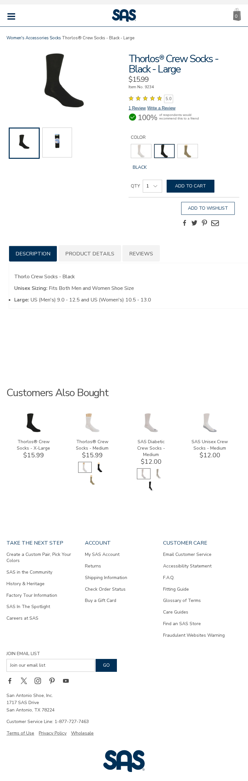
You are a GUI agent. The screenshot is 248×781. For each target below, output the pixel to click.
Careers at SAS (22, 618)
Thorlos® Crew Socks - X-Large (33, 445)
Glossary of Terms (182, 600)
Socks (55, 38)
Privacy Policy (53, 733)
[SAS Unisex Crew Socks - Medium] (210, 431)
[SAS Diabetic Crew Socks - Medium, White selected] (143, 478)
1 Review (137, 108)
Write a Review (161, 108)
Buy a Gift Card (100, 600)
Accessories (37, 38)
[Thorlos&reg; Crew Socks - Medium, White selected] (85, 471)
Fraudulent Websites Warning (194, 635)
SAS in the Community (29, 572)
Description (33, 253)
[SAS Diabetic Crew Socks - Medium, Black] (151, 490)
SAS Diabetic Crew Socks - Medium (151, 448)
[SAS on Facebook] (11, 680)
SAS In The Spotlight (28, 607)
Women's (15, 38)
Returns (93, 566)
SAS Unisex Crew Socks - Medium (209, 445)
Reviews (141, 253)
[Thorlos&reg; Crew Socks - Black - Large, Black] (64, 81)
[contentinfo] (141, 151)
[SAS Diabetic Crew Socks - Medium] (151, 431)
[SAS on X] (26, 680)
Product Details (89, 253)
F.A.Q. (168, 578)
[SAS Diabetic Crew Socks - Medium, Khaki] (158, 478)
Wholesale (82, 733)
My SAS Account (102, 554)
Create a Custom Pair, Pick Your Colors (38, 557)
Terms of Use (20, 733)
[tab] (33, 253)
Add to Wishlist (208, 208)
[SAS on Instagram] (40, 680)
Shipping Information (106, 578)
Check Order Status (105, 589)
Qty (135, 186)
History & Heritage (25, 584)
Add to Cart (190, 186)
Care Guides (175, 612)
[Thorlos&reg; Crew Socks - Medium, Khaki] (92, 484)
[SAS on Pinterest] (54, 680)
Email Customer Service (187, 554)
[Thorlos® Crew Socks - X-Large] (33, 431)
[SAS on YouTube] (68, 680)
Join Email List (23, 654)
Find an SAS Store (182, 624)
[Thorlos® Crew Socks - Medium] (92, 431)
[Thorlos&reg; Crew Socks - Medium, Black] (100, 471)
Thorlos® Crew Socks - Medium (92, 445)
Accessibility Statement (187, 566)
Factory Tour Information (31, 595)
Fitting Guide (176, 589)
